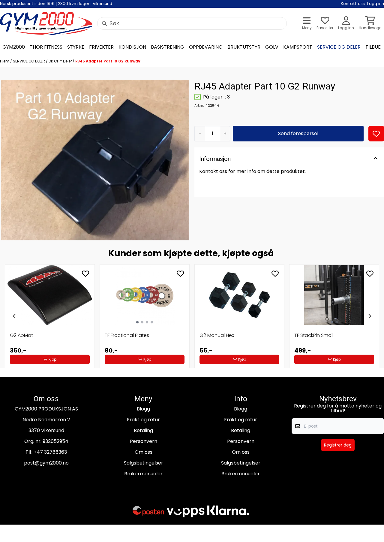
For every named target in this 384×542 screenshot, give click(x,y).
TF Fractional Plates (127, 335)
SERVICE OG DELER (29, 61)
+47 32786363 (50, 452)
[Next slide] (369, 316)
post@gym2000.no (46, 462)
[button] (376, 133)
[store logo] (46, 23)
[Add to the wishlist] (85, 273)
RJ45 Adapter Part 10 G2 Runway (107, 61)
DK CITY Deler (61, 61)
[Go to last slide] (14, 316)
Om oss (143, 452)
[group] (50, 316)
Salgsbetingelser (143, 462)
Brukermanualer (143, 473)
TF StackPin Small (313, 335)
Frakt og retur (143, 419)
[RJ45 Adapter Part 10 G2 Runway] (95, 160)
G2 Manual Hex (217, 335)
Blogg (143, 408)
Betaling (143, 430)
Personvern (143, 441)
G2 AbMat (21, 335)
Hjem (5, 61)
